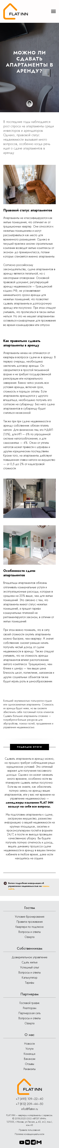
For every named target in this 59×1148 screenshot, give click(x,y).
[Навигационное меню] (53, 11)
